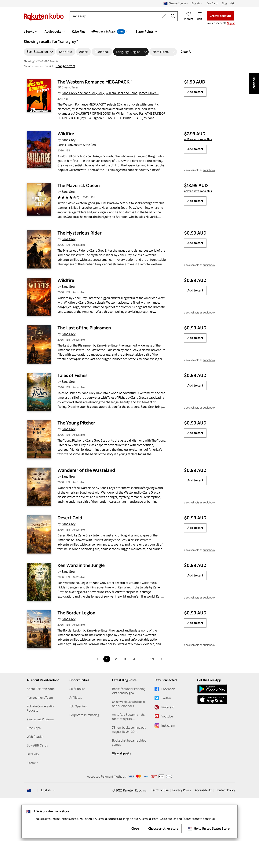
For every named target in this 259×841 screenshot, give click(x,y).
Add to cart (195, 92)
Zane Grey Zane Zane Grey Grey (83, 93)
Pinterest (167, 707)
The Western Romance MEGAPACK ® (94, 81)
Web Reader (35, 737)
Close (135, 828)
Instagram (168, 725)
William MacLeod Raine (121, 93)
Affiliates (75, 697)
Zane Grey (68, 140)
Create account (220, 16)
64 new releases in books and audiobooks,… (128, 704)
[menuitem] (31, 31)
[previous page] (97, 659)
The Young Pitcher (76, 422)
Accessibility (203, 790)
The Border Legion (76, 612)
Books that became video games (129, 743)
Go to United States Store (212, 828)
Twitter (166, 698)
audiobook (209, 170)
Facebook (168, 689)
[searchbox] (116, 16)
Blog (224, 3)
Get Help (33, 754)
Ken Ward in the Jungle (81, 565)
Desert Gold (69, 517)
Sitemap (32, 763)
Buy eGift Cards (37, 745)
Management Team (40, 697)
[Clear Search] (163, 16)
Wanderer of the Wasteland (86, 470)
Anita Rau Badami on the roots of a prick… (128, 717)
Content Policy (225, 790)
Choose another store (163, 828)
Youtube (167, 716)
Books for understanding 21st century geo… (128, 691)
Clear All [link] (186, 52)
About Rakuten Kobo (41, 689)
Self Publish (77, 689)
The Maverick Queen (78, 185)
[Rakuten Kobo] (44, 16)
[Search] (172, 16)
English (46, 790)
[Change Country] (29, 790)
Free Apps (34, 728)
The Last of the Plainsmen (84, 327)
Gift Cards (213, 3)
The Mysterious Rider (79, 232)
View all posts (121, 753)
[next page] (161, 659)
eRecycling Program (40, 719)
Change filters (65, 66)
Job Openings (78, 706)
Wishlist (188, 18)
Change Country (178, 3)
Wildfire (65, 133)
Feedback (254, 83)
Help (232, 3)
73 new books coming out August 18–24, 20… (129, 730)
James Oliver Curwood (154, 93)
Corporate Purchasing (84, 715)
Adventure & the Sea (82, 145)
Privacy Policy (181, 790)
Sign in (231, 23)
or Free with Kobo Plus (198, 139)
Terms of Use (160, 790)
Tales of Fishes (72, 375)
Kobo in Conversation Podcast (41, 708)
